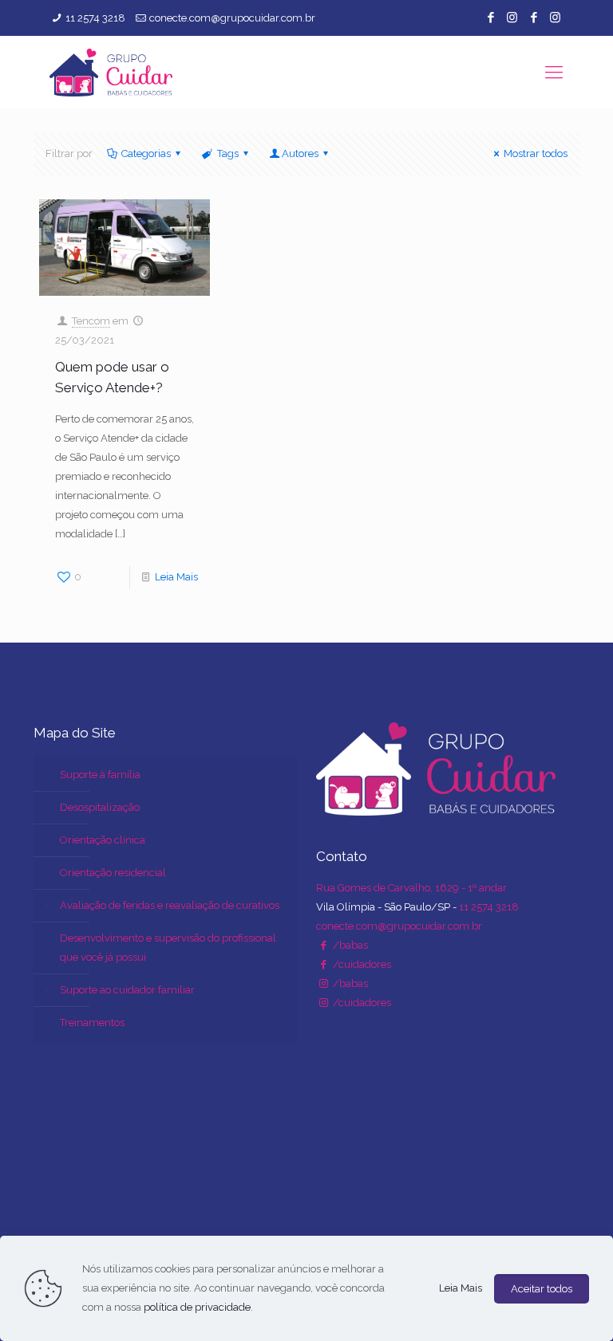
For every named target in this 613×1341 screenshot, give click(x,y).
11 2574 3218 (95, 18)
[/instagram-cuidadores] (323, 1003)
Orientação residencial (113, 873)
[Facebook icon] (490, 17)
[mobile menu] (554, 71)
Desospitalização (100, 807)
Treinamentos (92, 1022)
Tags (228, 153)
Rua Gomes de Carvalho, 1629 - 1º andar (411, 888)
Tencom (91, 321)
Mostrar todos (536, 153)
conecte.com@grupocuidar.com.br (232, 18)
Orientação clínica (102, 840)
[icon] (533, 17)
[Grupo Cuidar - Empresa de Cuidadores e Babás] (110, 72)
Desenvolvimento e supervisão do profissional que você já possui (168, 947)
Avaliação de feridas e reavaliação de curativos (169, 905)
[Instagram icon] (512, 17)
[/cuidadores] (323, 964)
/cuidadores (360, 964)
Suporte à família (100, 775)
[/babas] (323, 945)
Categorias (146, 153)
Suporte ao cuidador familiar (127, 990)
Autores (300, 153)
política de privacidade (197, 1307)
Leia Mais (176, 577)
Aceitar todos (541, 1289)
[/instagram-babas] (323, 983)
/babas (349, 945)
